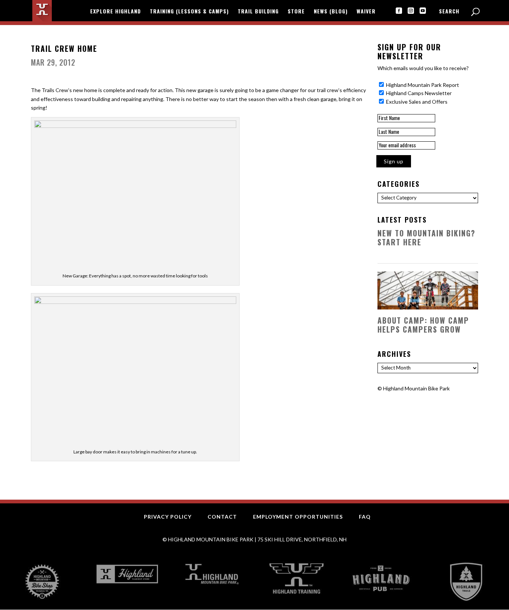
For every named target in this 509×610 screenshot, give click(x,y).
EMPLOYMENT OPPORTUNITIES (298, 516)
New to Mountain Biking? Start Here (426, 237)
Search (449, 12)
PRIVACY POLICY (168, 516)
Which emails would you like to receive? (423, 68)
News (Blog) (331, 12)
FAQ (365, 516)
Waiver (366, 12)
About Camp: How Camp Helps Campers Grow (423, 325)
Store (296, 12)
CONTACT (222, 516)
